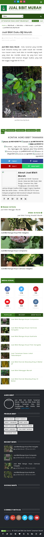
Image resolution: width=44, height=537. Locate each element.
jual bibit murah (25, 429)
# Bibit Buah (11, 130)
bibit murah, (6, 40)
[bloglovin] (19, 533)
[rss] (28, 533)
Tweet (14, 161)
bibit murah (29, 25)
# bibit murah (30, 130)
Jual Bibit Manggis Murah (21, 370)
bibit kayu (23, 422)
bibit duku (20, 25)
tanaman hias (10, 433)
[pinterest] (15, 533)
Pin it (14, 166)
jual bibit (38, 25)
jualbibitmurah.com (27, 151)
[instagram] (24, 2)
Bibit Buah (31, 21)
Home (4, 25)
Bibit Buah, (28, 38)
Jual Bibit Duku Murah (10, 47)
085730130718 (37, 142)
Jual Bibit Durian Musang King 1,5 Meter (24, 380)
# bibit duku (20, 130)
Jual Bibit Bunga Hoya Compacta (14, 251)
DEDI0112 (39, 144)
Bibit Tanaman (11, 422)
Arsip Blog (36, 315)
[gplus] (21, 2)
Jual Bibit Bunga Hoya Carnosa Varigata (16, 269)
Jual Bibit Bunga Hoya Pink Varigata (15, 233)
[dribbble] (23, 533)
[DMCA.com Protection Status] (6, 531)
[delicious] (40, 533)
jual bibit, (13, 40)
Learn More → (26, 408)
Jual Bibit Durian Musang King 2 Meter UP (27, 363)
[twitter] (18, 2)
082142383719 (15, 142)
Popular (8, 315)
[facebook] (15, 2)
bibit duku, (35, 38)
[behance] (32, 533)
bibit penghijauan (25, 426)
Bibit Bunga (21, 419)
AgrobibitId (39, 156)
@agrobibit (11, 154)
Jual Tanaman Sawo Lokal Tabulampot (22, 354)
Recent (22, 315)
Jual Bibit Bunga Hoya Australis (24, 336)
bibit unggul (10, 429)
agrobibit (29, 154)
